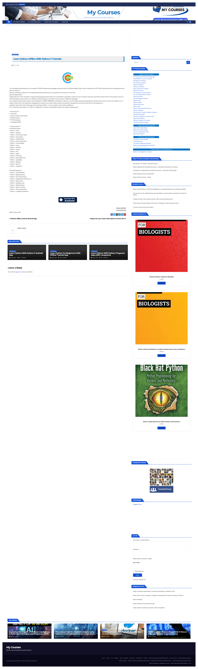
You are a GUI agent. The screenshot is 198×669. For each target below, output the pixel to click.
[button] (187, 22)
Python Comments (138, 86)
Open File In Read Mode (140, 128)
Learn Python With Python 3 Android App (26, 254)
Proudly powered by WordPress (13, 661)
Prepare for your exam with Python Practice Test (107, 219)
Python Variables (138, 84)
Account (108, 658)
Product (145, 658)
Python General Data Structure (142, 108)
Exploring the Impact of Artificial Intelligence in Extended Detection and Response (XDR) (159, 189)
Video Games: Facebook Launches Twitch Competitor (149, 608)
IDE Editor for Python (139, 81)
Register (65, 22)
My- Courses (22, 228)
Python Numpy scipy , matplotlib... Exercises (159, 663)
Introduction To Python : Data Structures (145, 163)
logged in (18, 272)
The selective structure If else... (142, 92)
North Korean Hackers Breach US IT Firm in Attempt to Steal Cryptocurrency (156, 203)
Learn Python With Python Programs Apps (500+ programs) (108, 254)
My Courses (103, 12)
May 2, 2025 (153, 636)
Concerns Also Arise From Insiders (143, 207)
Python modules (138, 110)
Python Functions (138, 90)
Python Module (137, 599)
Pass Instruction (138, 96)
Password (136, 549)
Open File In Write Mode (140, 130)
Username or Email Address (141, 540)
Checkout (116, 658)
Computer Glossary (51, 22)
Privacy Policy (139, 658)
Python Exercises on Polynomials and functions (139, 660)
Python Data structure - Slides (142, 177)
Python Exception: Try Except (141, 120)
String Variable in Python (140, 98)
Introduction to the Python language (144, 77)
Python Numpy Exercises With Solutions (182, 660)
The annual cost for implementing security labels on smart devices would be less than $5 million (74, 634)
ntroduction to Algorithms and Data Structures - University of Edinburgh (155, 170)
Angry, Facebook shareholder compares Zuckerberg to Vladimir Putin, (154, 591)
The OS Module (137, 141)
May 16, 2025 (106, 636)
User (190, 663)
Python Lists (136, 100)
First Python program (139, 83)
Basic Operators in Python (141, 88)
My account (132, 658)
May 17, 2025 (60, 636)
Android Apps (15, 54)
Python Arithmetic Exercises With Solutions (158, 658)
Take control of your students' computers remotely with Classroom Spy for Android (158, 595)
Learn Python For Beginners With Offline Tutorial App (65, 254)
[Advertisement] (52, 41)
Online (137, 504)
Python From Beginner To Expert (142, 152)
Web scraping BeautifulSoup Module (144, 145)
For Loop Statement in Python (142, 94)
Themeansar (34, 661)
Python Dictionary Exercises (184, 658)
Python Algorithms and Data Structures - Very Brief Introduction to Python (155, 167)
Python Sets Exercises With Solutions (179, 663)
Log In (137, 575)
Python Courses (19, 22)
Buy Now (161, 283)
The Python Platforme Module (142, 143)
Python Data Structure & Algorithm (143, 174)
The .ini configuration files (141, 132)
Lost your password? (139, 579)
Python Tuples (137, 102)
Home (103, 658)
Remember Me (139, 571)
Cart (112, 658)
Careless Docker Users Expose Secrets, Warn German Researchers (153, 199)
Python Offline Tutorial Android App (24, 219)
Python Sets (136, 106)
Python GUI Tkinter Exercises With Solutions (161, 660)
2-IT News (12, 630)
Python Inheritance (139, 118)
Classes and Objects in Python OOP (143, 116)
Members (126, 658)
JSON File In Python (138, 134)
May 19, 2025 (14, 636)
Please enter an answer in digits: (142, 558)
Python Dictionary (138, 104)
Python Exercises (34, 22)
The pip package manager (141, 122)
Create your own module (140, 139)
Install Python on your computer (142, 79)
